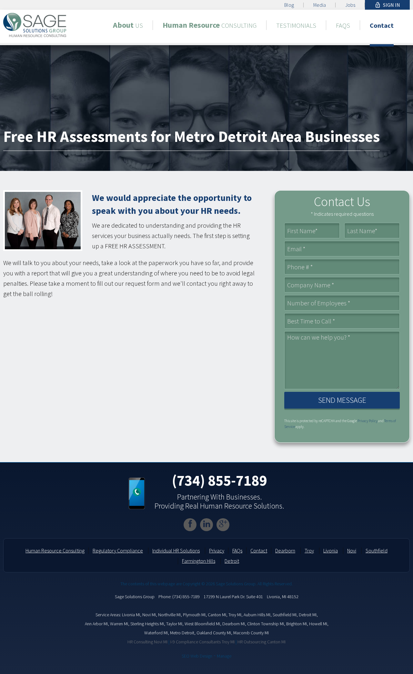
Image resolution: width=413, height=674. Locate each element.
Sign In (387, 5)
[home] (34, 24)
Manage (224, 656)
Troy (309, 550)
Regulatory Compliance (118, 550)
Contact (258, 550)
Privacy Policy (368, 421)
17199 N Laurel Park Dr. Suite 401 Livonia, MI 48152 (251, 597)
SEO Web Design (197, 656)
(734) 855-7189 (219, 480)
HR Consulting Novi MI (147, 642)
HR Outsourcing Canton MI (261, 642)
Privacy (216, 550)
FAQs (237, 550)
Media (319, 5)
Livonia (330, 550)
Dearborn (285, 550)
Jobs (350, 5)
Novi (351, 550)
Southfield (377, 550)
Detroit (232, 561)
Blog (289, 5)
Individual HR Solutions (176, 550)
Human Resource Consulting (55, 550)
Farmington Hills (198, 561)
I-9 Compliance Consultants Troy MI (202, 642)
